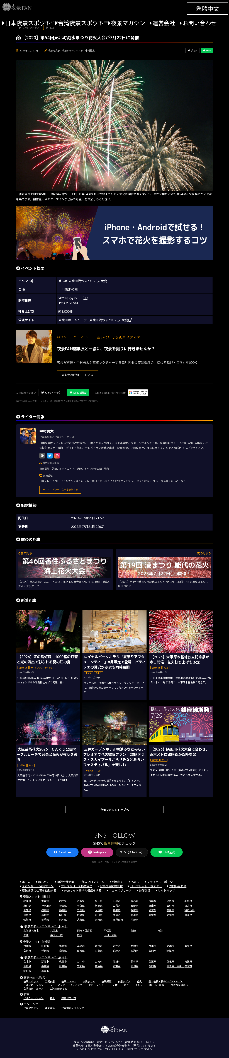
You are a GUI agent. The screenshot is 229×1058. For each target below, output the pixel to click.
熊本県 (63, 919)
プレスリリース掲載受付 (76, 886)
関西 (25, 935)
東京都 (27, 905)
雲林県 (27, 966)
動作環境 (144, 890)
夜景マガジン (128, 23)
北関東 (54, 930)
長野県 (134, 905)
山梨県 (116, 905)
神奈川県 (46, 905)
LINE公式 (169, 852)
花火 (139, 981)
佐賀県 (27, 919)
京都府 (116, 910)
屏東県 (188, 945)
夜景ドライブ (68, 998)
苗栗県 (81, 950)
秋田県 (99, 900)
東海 (160, 930)
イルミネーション (33, 985)
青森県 (45, 900)
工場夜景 (50, 981)
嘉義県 (45, 966)
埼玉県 (63, 905)
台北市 (27, 945)
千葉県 (81, 905)
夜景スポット (30, 981)
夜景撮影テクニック (72, 1007)
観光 (126, 985)
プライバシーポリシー (161, 881)
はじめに (44, 881)
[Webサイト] (42, 455)
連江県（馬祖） (175, 966)
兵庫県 (134, 910)
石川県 (170, 905)
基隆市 (81, 945)
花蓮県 (116, 950)
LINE (208, 50)
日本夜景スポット (28, 23)
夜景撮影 (106, 981)
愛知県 (27, 910)
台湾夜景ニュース (33, 988)
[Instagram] (57, 455)
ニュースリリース (120, 890)
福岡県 (188, 914)
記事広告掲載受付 (111, 886)
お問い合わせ (199, 23)
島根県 (45, 914)
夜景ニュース (68, 981)
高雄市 (170, 945)
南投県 (63, 950)
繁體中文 (207, 8)
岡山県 (63, 914)
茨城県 (152, 900)
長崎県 (45, 919)
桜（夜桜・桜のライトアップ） (165, 981)
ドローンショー (97, 985)
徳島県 (116, 914)
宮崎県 (99, 919)
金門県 (152, 950)
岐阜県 (45, 910)
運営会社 (163, 23)
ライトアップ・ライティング (66, 985)
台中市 (134, 945)
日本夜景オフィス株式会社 (104, 1045)
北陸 (133, 930)
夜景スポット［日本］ (37, 896)
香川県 (134, 914)
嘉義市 (45, 970)
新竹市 (99, 945)
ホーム (26, 881)
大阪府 (99, 910)
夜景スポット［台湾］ (37, 941)
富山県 (152, 905)
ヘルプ (135, 881)
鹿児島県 (118, 919)
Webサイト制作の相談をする (82, 890)
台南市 (152, 945)
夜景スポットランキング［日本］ (46, 926)
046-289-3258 (112, 1042)
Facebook (65, 852)
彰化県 (45, 950)
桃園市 (63, 945)
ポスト (194, 50)
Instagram (99, 852)
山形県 (116, 900)
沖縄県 (134, 919)
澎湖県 (134, 950)
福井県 (188, 905)
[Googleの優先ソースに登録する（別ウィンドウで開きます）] (138, 392)
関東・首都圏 (84, 930)
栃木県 (170, 900)
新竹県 (116, 945)
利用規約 (117, 881)
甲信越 (107, 930)
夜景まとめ (89, 981)
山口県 (99, 914)
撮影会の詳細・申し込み (77, 374)
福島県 (134, 900)
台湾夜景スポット (81, 23)
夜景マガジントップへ (114, 809)
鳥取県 (27, 914)
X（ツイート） (53, 392)
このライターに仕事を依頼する (61, 489)
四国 (79, 935)
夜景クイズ (124, 981)
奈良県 (170, 910)
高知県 (170, 914)
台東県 (27, 950)
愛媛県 (152, 914)
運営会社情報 (65, 881)
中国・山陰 (56, 935)
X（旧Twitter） (134, 852)
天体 (115, 985)
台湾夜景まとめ (58, 988)
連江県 (170, 950)
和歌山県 (189, 910)
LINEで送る (79, 392)
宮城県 (81, 900)
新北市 (45, 945)
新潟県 (99, 905)
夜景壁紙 (50, 1007)
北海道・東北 (30, 930)
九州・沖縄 (110, 935)
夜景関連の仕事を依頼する (39, 890)
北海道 (27, 900)
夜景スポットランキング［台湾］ (46, 957)
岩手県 (63, 900)
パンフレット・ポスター (146, 886)
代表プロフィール (93, 881)
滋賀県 (152, 910)
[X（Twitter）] (50, 455)
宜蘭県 (99, 950)
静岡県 (63, 910)
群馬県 (188, 900)
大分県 (81, 919)
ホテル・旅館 (156, 985)
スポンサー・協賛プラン (37, 886)
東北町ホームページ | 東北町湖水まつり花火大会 (93, 320)
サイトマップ (166, 890)
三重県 (81, 910)
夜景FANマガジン (35, 977)
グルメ (139, 985)
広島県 (81, 914)
